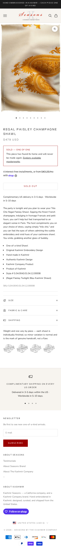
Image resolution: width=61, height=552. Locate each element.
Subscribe (15, 443)
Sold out (30, 186)
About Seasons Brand (14, 466)
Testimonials (9, 460)
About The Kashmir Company (18, 471)
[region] (30, 386)
